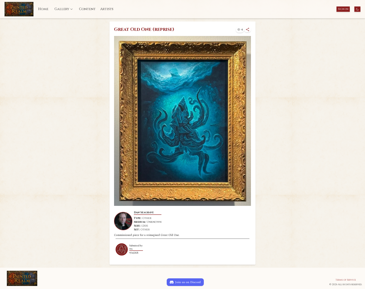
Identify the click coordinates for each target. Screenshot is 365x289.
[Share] (247, 29)
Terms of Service (346, 279)
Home (43, 9)
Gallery (62, 9)
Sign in (343, 9)
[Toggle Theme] (357, 9)
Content (87, 9)
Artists (106, 9)
